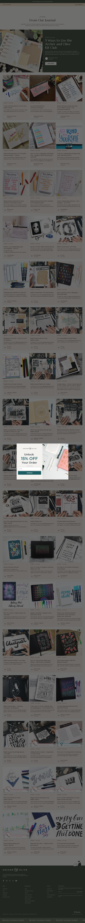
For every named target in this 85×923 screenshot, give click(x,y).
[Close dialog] (67, 445)
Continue (29, 473)
